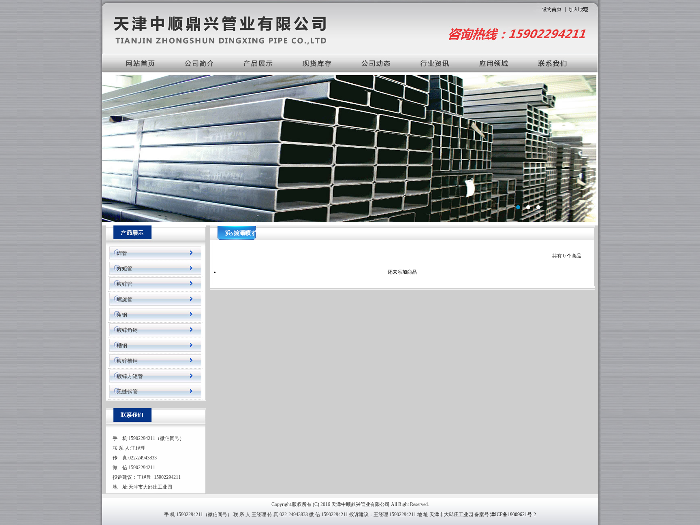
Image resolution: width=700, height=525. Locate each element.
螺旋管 (124, 299)
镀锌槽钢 (127, 361)
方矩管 (124, 269)
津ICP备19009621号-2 (513, 514)
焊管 (122, 253)
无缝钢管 (127, 392)
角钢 (122, 315)
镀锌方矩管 (130, 376)
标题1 (350, 148)
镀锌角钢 (127, 330)
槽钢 (122, 345)
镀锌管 (124, 284)
